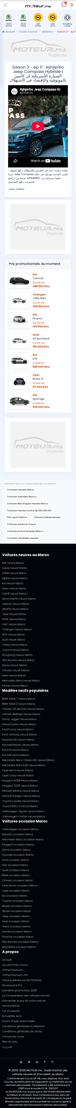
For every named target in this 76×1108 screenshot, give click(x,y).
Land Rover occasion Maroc (20, 885)
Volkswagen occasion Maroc (20, 829)
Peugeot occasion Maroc (18, 844)
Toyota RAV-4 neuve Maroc (20, 806)
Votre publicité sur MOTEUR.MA (21, 980)
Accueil (10, 31)
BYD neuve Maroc (13, 634)
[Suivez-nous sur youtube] (21, 1062)
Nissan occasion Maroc (17, 906)
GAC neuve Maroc (14, 624)
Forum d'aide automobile (18, 1021)
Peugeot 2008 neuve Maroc (20, 786)
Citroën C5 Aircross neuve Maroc (23, 709)
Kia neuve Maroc (13, 583)
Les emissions (11, 1011)
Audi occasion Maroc (15, 870)
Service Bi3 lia (10, 1006)
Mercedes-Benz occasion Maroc (23, 839)
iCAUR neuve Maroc (14, 593)
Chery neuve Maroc (15, 645)
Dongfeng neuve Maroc (17, 655)
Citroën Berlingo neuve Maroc (21, 714)
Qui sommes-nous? (15, 965)
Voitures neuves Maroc (20, 489)
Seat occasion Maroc (16, 921)
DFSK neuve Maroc (14, 619)
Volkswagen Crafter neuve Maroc (23, 816)
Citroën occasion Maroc (17, 880)
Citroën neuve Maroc (16, 670)
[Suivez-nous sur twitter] (29, 1062)
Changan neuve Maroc (17, 629)
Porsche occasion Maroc (18, 937)
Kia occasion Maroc (14, 896)
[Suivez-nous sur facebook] (45, 1062)
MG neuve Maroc (13, 563)
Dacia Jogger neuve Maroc (19, 719)
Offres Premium (12, 970)
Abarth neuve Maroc (15, 609)
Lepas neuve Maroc (14, 568)
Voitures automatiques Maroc (25, 531)
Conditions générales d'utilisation (23, 1026)
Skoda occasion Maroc (16, 911)
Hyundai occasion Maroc (18, 855)
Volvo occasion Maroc (16, 926)
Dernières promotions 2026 (19, 990)
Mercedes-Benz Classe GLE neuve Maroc (28, 760)
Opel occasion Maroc (16, 890)
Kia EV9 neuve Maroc (15, 755)
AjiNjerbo (47, 31)
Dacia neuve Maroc (14, 665)
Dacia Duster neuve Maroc (19, 724)
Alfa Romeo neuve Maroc (18, 660)
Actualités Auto (12, 1016)
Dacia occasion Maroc (16, 850)
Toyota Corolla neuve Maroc (20, 801)
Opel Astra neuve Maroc (17, 770)
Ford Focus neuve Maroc (18, 729)
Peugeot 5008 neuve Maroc (20, 780)
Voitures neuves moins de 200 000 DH (29, 510)
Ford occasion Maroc (15, 860)
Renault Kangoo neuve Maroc (21, 796)
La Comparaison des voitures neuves (26, 995)
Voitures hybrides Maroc (21, 496)
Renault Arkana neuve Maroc (20, 791)
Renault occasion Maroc (17, 834)
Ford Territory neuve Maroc (19, 734)
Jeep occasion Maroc (16, 916)
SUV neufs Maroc (17, 517)
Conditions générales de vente (22, 1031)
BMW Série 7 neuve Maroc (19, 699)
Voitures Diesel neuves (47, 517)
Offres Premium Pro (15, 975)
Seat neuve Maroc (14, 675)
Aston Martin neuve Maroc (19, 599)
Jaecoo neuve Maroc (16, 604)
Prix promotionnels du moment (35, 264)
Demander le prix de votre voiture (24, 1001)
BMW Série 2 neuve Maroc (18, 704)
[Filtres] (72, 4)
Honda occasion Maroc (17, 931)
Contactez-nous (13, 1036)
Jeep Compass (24, 174)
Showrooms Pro (12, 985)
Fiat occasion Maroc (15, 865)
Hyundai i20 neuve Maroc (18, 739)
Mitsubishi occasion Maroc (19, 947)
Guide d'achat (28, 31)
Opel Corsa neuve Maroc (18, 775)
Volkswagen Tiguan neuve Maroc (23, 811)
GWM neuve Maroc (14, 573)
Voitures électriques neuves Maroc (28, 503)
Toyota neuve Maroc (15, 650)
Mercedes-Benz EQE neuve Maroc (24, 765)
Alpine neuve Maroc (15, 578)
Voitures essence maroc (21, 524)
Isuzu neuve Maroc (14, 588)
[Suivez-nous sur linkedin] (37, 1062)
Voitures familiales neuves (23, 538)
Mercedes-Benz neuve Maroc (21, 680)
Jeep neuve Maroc (14, 614)
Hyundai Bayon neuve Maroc (20, 745)
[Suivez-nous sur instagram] (52, 1062)
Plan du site (9, 1041)
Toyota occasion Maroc (17, 901)
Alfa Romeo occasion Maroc (20, 942)
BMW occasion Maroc (16, 875)
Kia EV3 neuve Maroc (15, 750)
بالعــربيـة (7, 1047)
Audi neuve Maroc (13, 639)
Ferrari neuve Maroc (15, 686)
